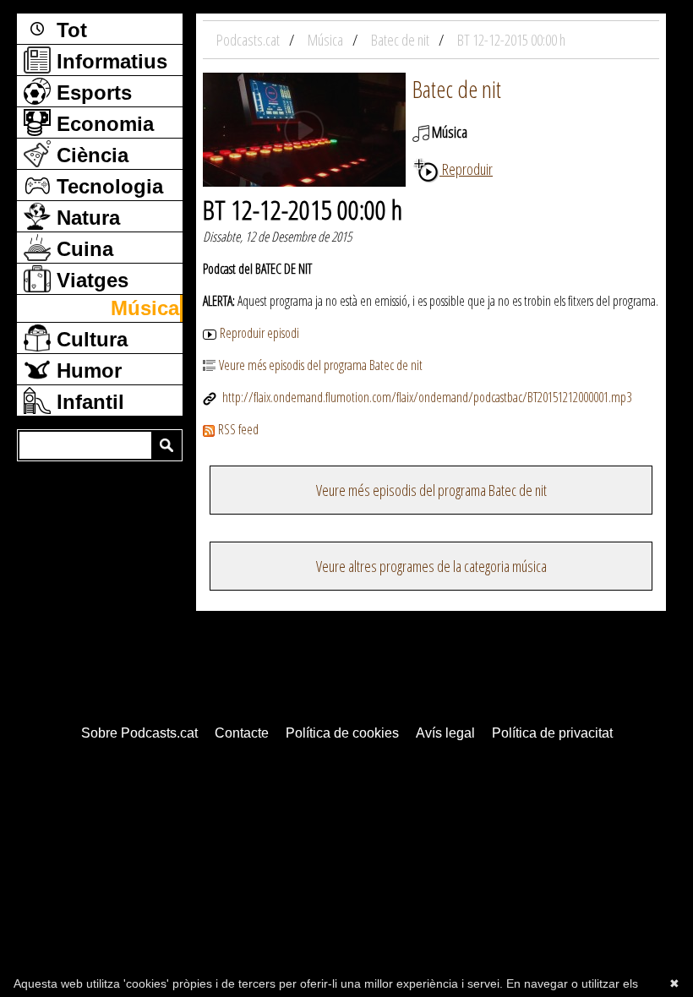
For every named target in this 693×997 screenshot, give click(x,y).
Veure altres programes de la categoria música (431, 566)
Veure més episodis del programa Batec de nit (321, 365)
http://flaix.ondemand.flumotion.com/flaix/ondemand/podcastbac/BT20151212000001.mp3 (425, 397)
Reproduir (466, 169)
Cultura (89, 339)
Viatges (89, 280)
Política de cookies (342, 733)
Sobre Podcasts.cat (139, 733)
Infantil (87, 401)
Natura (85, 217)
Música (145, 308)
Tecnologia (107, 186)
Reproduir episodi (259, 333)
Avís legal (445, 733)
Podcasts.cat (249, 40)
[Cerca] (166, 445)
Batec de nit (456, 89)
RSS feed (238, 429)
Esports (91, 92)
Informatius (109, 61)
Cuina (82, 248)
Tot (69, 30)
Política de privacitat (552, 733)
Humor (86, 370)
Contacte (242, 733)
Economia (102, 123)
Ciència (89, 155)
